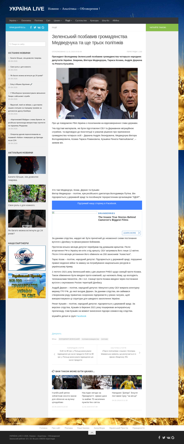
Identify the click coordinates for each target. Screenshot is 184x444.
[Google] (42, 27)
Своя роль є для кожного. (20, 67)
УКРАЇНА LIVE (26, 9)
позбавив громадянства (90, 339)
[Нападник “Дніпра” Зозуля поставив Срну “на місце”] (127, 382)
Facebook (81, 316)
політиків (104, 339)
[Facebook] (30, 27)
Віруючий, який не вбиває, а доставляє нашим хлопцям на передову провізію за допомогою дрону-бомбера (25, 108)
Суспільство (81, 21)
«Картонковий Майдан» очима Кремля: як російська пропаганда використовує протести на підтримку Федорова (26, 122)
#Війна (116, 21)
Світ (48, 21)
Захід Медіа (99, 428)
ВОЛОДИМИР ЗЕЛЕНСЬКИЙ (69, 339)
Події (67, 21)
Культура (94, 21)
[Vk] (38, 27)
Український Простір (118, 428)
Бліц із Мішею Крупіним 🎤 (21, 84)
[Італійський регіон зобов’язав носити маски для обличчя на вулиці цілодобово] (67, 382)
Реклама (69, 428)
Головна (43, 428)
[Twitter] (34, 27)
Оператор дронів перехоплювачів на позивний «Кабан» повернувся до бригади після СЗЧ (25, 137)
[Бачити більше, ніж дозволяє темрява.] (27, 165)
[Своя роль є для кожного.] (27, 193)
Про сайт (56, 428)
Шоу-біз (105, 21)
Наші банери (83, 428)
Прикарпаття (139, 428)
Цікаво (57, 21)
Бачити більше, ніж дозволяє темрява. (26, 58)
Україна (12, 21)
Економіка (26, 21)
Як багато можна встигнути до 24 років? (26, 75)
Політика (39, 21)
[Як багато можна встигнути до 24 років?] (27, 218)
